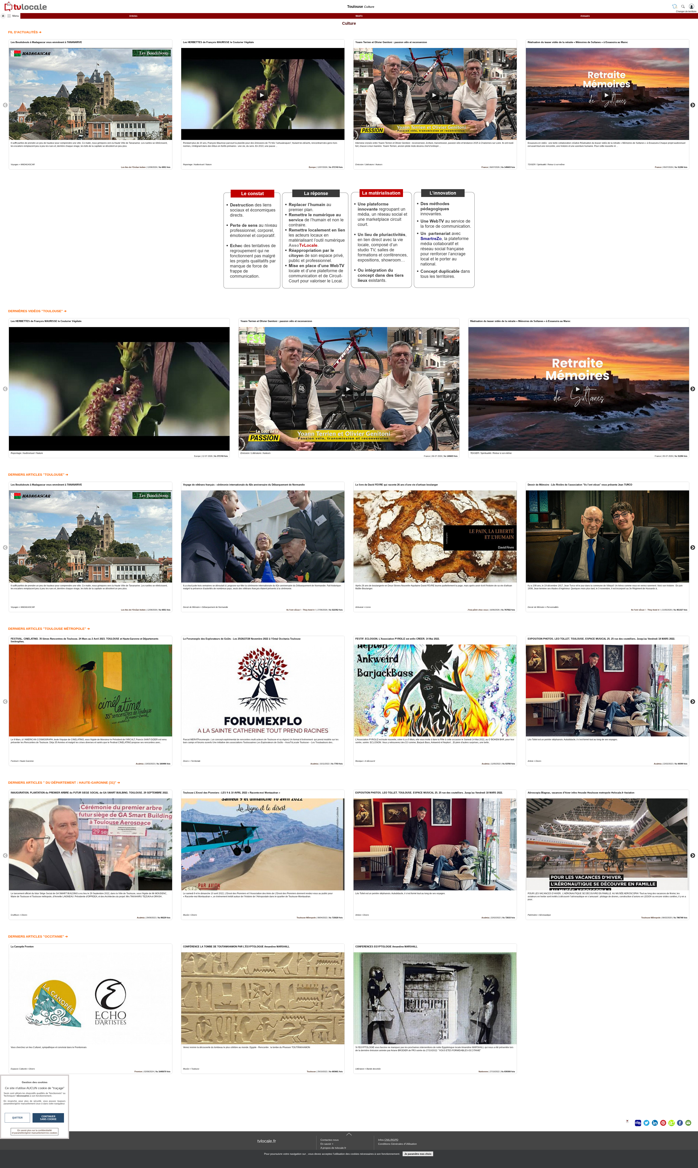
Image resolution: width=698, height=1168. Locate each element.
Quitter (17, 1117)
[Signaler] (629, 1123)
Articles (133, 16)
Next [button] (692, 104)
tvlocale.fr (266, 1141)
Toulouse (311, 1071)
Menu (15, 15)
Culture (349, 23)
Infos (388, 1139)
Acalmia (139, 764)
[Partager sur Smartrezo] (638, 1123)
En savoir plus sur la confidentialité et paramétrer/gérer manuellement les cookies (34, 1131)
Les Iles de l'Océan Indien (133, 167)
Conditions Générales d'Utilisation (397, 1143)
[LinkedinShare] (654, 1123)
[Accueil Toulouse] (3, 16)
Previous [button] (5, 104)
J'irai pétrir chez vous (478, 610)
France (485, 167)
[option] (90, 104)
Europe (312, 167)
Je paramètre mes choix (417, 1154)
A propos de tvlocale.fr (333, 1147)
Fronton (138, 1071)
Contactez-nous (329, 1139)
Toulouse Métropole (306, 918)
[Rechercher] (683, 6)
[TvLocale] (25, 6)
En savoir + (326, 1143)
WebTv (359, 16)
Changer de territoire (686, 11)
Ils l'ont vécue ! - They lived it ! (301, 610)
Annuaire (585, 16)
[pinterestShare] (663, 1123)
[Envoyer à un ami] (688, 1123)
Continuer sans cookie (48, 1118)
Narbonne (483, 1071)
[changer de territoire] (674, 6)
